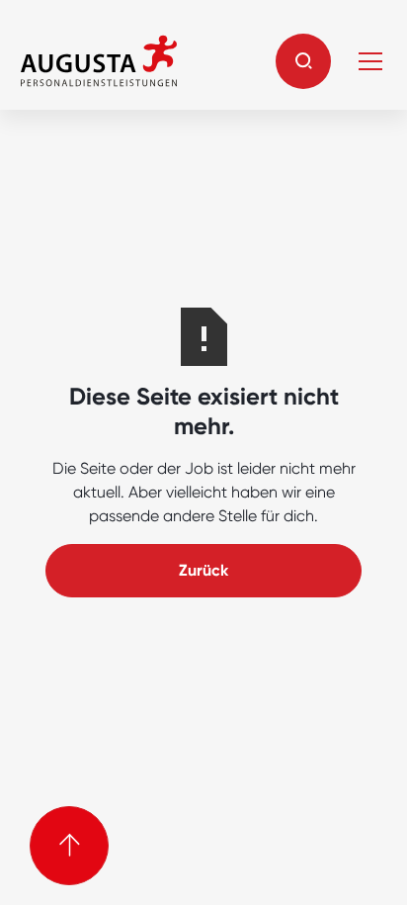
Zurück (203, 570)
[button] (303, 61)
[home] (99, 61)
